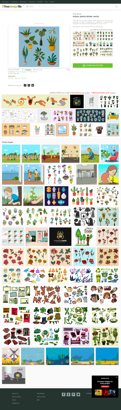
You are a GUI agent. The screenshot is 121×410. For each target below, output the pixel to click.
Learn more (102, 23)
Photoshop (23, 1)
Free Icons (32, 1)
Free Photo (14, 1)
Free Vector (5, 1)
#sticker (11, 78)
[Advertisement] (39, 17)
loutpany (28, 70)
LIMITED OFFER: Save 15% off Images (70, 93)
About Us (15, 393)
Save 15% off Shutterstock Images (101, 29)
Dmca (14, 400)
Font (46, 1)
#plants (17, 78)
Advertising (40, 393)
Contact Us (15, 403)
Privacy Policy (16, 396)
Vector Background (22, 71)
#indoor (24, 78)
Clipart (52, 1)
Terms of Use (41, 396)
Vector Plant (33, 71)
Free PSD (39, 1)
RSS (38, 400)
